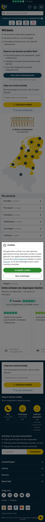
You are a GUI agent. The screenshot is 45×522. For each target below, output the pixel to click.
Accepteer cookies (22, 270)
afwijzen (6, 262)
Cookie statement (19, 259)
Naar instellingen (22, 276)
